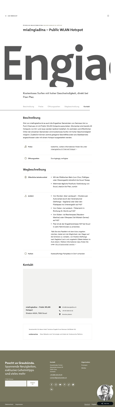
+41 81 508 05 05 (67, 311)
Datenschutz (9, 404)
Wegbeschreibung (71, 106)
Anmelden (32, 383)
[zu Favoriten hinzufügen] (108, 16)
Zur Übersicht (12, 16)
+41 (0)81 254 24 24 (56, 375)
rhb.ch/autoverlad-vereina (64, 244)
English (94, 404)
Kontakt (87, 106)
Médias (83, 368)
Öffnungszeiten (54, 106)
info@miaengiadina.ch (69, 307)
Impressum (19, 404)
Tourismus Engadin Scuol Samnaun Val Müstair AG (61, 329)
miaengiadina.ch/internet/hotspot (63, 149)
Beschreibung (28, 106)
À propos (84, 365)
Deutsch (87, 404)
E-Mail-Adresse (9, 379)
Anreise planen (67, 314)
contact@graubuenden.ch (58, 378)
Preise (40, 106)
